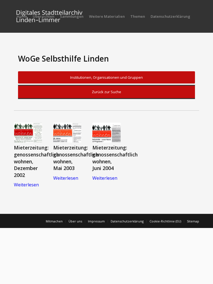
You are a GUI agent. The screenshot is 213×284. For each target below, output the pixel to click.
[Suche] (18, 49)
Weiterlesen (26, 185)
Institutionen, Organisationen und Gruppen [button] (106, 77)
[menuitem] (22, 16)
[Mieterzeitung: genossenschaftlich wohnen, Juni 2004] (106, 133)
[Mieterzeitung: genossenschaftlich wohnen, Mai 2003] (67, 133)
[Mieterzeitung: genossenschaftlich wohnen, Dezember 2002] (28, 133)
